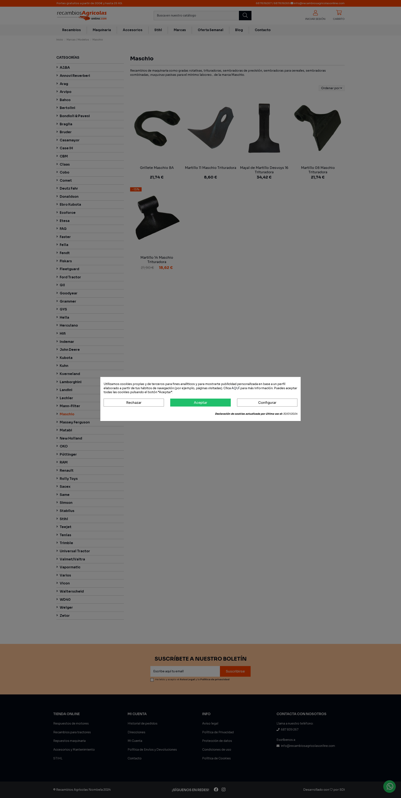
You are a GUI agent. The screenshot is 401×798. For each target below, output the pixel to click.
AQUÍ (235, 388)
